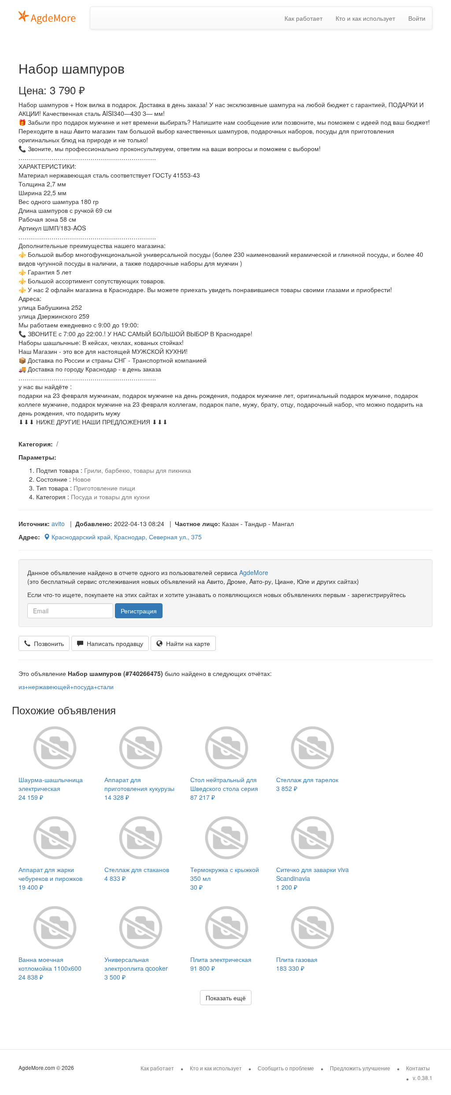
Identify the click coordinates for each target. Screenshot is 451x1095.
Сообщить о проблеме (286, 1068)
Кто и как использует (365, 18)
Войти (416, 18)
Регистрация (139, 610)
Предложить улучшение (360, 1068)
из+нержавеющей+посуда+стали (66, 686)
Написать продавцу (113, 643)
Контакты (418, 1068)
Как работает (303, 18)
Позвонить (47, 643)
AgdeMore (253, 572)
